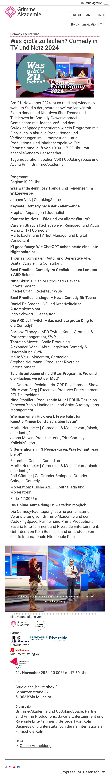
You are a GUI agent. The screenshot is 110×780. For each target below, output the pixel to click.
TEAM (87, 15)
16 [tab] (56, 614)
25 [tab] (81, 614)
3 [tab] (20, 614)
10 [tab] (40, 614)
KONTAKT (98, 15)
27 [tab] (87, 614)
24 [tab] (79, 614)
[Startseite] (29, 11)
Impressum (71, 772)
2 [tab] (17, 614)
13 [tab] (48, 614)
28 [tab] (90, 614)
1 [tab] (14, 614)
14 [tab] (51, 614)
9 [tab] (37, 614)
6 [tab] (28, 614)
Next (92, 577)
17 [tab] (59, 614)
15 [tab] (54, 614)
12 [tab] (45, 614)
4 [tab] (23, 614)
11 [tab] (42, 614)
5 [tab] (26, 614)
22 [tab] (73, 614)
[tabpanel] (55, 579)
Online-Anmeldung (33, 505)
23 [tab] (76, 614)
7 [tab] (31, 614)
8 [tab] (34, 614)
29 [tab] (93, 614)
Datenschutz (94, 772)
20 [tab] (67, 614)
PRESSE (76, 15)
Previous (17, 577)
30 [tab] (95, 614)
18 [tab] (62, 614)
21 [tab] (70, 614)
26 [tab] (84, 614)
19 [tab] (65, 614)
